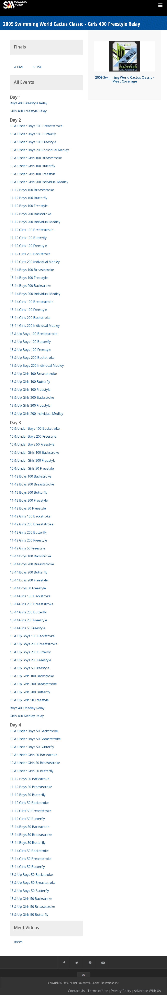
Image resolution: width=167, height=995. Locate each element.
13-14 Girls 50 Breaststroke (31, 858)
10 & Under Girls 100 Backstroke (34, 452)
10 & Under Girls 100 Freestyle (33, 174)
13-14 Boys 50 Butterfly (27, 842)
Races (18, 942)
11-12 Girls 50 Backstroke (29, 802)
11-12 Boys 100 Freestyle (29, 206)
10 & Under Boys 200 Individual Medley (39, 150)
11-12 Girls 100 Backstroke (30, 516)
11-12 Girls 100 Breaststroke (31, 230)
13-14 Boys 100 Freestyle (29, 277)
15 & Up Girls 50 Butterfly (29, 914)
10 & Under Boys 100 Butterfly (33, 134)
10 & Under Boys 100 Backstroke (35, 428)
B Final (37, 67)
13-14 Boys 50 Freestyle (28, 588)
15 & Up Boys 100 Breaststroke (33, 333)
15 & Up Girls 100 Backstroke (32, 676)
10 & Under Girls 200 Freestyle (33, 460)
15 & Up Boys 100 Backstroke (32, 636)
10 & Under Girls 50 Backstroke (33, 755)
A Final (18, 67)
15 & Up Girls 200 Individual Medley (36, 413)
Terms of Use (97, 990)
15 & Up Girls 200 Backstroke (32, 397)
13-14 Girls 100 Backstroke (30, 596)
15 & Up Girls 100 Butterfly (30, 381)
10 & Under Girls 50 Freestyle (32, 468)
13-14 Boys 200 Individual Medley (35, 294)
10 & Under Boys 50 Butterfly (32, 747)
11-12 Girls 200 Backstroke (30, 254)
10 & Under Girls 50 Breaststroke (35, 763)
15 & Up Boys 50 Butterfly (29, 890)
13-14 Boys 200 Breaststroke (32, 564)
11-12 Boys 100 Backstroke (30, 476)
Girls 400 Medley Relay (27, 716)
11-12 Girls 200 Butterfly (28, 532)
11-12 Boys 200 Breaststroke (32, 484)
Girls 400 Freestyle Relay (28, 111)
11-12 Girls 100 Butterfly (28, 238)
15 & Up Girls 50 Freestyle (29, 700)
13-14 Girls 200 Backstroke (30, 317)
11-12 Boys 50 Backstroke (29, 779)
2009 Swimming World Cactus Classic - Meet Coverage (124, 79)
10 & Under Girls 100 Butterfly (32, 166)
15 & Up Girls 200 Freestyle (30, 405)
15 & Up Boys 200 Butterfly (30, 652)
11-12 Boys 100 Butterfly (28, 198)
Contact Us (76, 990)
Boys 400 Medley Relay (27, 708)
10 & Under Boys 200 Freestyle (33, 436)
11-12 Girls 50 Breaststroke (31, 811)
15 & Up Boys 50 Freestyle (29, 668)
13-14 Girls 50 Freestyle (27, 628)
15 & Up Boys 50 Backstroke (31, 874)
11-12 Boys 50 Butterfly (27, 794)
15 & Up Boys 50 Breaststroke (33, 882)
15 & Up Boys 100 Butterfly (30, 341)
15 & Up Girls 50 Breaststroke (32, 906)
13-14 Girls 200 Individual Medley (35, 325)
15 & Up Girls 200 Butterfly (30, 692)
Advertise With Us (147, 990)
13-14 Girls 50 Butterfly (27, 866)
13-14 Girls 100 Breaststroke (31, 301)
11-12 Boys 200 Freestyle (29, 500)
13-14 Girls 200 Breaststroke (31, 604)
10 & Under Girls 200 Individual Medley (39, 182)
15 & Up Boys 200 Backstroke (32, 357)
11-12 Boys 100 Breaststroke (32, 190)
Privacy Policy (121, 990)
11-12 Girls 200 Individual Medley (35, 262)
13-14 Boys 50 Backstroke (29, 826)
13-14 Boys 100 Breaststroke (32, 269)
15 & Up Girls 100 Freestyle (30, 389)
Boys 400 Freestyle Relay (28, 103)
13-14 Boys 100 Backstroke (30, 556)
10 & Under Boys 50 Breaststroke (35, 739)
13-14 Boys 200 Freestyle (29, 580)
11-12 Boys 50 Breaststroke (31, 787)
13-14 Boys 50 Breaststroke (31, 834)
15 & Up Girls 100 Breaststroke (33, 373)
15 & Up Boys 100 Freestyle (30, 349)
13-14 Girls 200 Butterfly (28, 612)
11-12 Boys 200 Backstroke (30, 214)
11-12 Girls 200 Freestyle (28, 540)
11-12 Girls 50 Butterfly (27, 819)
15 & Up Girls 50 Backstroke (31, 898)
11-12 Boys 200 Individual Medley (35, 222)
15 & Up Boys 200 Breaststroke (33, 644)
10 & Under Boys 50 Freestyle (32, 444)
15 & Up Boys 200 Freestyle (30, 660)
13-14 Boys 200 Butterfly (28, 572)
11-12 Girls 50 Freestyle (27, 548)
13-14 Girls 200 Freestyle (28, 620)
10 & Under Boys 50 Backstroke (34, 731)
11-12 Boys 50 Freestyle (28, 508)
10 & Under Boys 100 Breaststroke (36, 126)
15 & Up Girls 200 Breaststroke (33, 684)
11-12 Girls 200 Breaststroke (31, 524)
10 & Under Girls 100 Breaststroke (36, 158)
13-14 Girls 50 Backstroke (29, 851)
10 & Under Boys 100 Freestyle (33, 142)
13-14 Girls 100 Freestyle (28, 309)
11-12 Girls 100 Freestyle (28, 245)
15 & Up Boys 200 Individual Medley (37, 365)
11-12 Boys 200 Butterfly (28, 492)
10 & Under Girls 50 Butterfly (31, 771)
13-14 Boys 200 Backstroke (30, 285)
